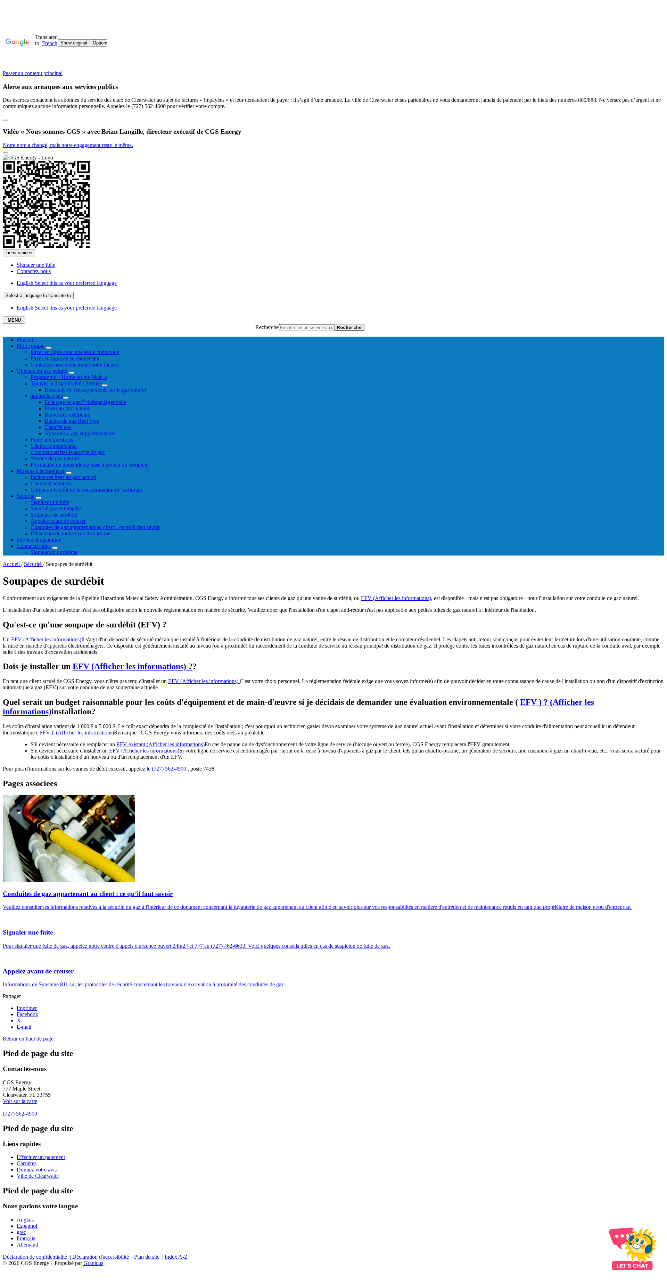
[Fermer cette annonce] (5, 120)
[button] (396, 598)
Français (26, 1238)
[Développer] (48, 348)
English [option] (67, 308)
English (67, 283)
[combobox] (38, 295)
